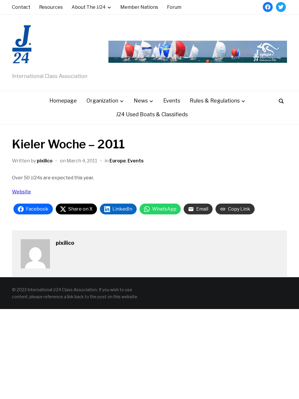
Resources (51, 7)
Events (171, 101)
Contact (21, 7)
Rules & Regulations (215, 101)
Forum (174, 7)
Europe (117, 161)
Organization (102, 101)
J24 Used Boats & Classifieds (152, 114)
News (141, 101)
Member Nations (139, 7)
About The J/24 (89, 7)
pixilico (45, 161)
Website (21, 192)
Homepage (63, 101)
